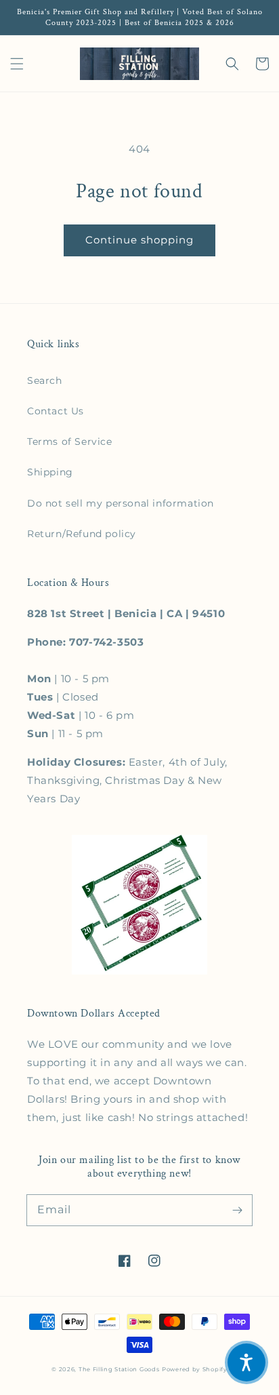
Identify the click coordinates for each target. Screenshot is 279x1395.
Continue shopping (139, 239)
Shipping (50, 472)
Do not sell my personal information (120, 503)
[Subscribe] (237, 1210)
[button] (17, 64)
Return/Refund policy (81, 534)
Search (44, 380)
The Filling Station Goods (119, 1369)
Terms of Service (69, 441)
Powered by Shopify (195, 1369)
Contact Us (55, 411)
